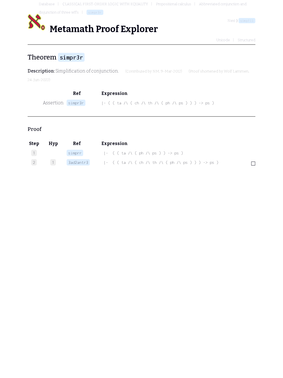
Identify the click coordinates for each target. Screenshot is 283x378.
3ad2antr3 (78, 162)
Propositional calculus (173, 4)
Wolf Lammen (236, 71)
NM (156, 71)
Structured (246, 40)
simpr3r (95, 12)
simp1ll (247, 20)
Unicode (223, 40)
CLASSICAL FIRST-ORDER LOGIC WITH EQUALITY (105, 4)
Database (47, 4)
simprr (75, 153)
